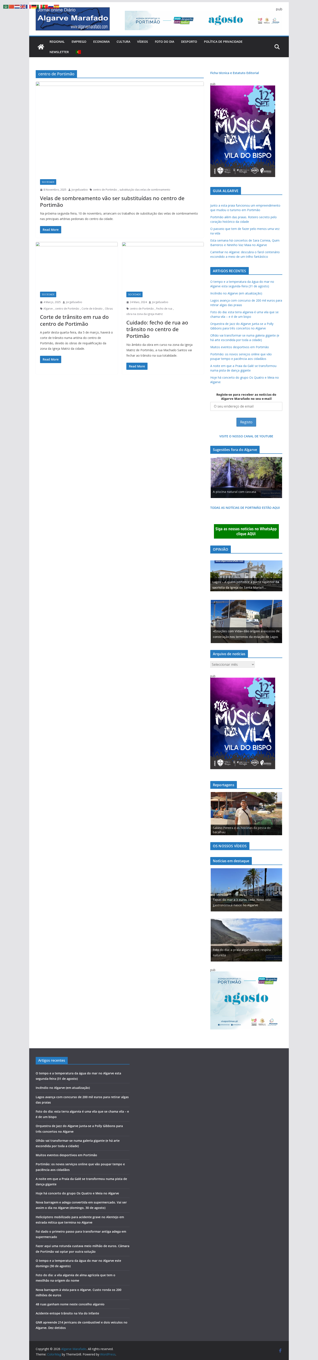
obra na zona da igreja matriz (144, 314)
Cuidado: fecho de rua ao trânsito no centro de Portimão (157, 329)
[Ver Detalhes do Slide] (246, 575)
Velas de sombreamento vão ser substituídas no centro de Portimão (112, 201)
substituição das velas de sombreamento (144, 189)
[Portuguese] (78, 52)
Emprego (79, 42)
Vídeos (142, 42)
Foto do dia (164, 42)
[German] (34, 6)
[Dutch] (17, 6)
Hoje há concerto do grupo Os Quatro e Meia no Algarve (77, 1193)
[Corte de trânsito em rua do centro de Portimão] (77, 265)
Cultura (123, 42)
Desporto (189, 42)
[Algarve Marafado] (41, 47)
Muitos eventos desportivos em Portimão (239, 347)
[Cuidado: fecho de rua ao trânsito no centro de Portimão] (163, 265)
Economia (101, 42)
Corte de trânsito (92, 308)
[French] (28, 6)
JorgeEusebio (80, 189)
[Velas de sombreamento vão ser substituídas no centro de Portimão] (120, 128)
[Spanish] (56, 6)
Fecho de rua (164, 308)
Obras (109, 308)
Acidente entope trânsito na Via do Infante (67, 1313)
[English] (23, 6)
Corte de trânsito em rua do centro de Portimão (74, 320)
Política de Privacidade (223, 42)
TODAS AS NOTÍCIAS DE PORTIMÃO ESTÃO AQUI (245, 508)
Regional (57, 42)
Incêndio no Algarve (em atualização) (236, 293)
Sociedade (48, 181)
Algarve (48, 308)
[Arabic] (6, 6)
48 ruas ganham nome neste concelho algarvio (70, 1304)
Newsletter (59, 52)
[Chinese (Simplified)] (11, 6)
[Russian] (51, 6)
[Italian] (40, 6)
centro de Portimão (105, 189)
